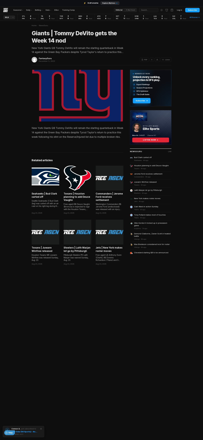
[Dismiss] (41, 428)
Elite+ (56, 10)
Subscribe (192, 10)
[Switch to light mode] (161, 10)
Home (34, 25)
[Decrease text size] (152, 60)
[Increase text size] (157, 59)
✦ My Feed (130, 10)
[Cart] (172, 10)
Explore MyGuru (110, 3)
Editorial (119, 10)
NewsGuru (43, 25)
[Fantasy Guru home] (5, 10)
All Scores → (195, 17)
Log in (179, 10)
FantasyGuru (45, 58)
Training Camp (68, 10)
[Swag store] (167, 10)
